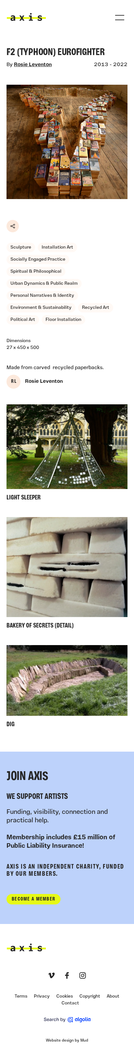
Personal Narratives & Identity (42, 295)
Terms (21, 996)
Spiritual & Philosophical (35, 271)
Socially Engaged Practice (37, 259)
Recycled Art (95, 307)
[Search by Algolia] (67, 1019)
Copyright (89, 996)
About (113, 996)
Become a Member (33, 899)
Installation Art (57, 247)
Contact (70, 1003)
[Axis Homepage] (26, 17)
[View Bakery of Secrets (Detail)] (67, 574)
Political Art (22, 319)
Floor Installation (63, 319)
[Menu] (120, 18)
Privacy (42, 996)
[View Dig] (67, 688)
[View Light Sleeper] (67, 454)
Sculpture (20, 247)
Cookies (64, 996)
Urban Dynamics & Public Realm (44, 283)
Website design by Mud (67, 1041)
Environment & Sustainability (41, 307)
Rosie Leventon (33, 64)
